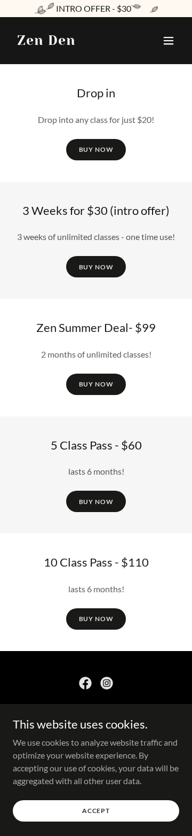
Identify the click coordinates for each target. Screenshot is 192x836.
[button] (168, 40)
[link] (46, 41)
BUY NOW (96, 149)
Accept (96, 811)
